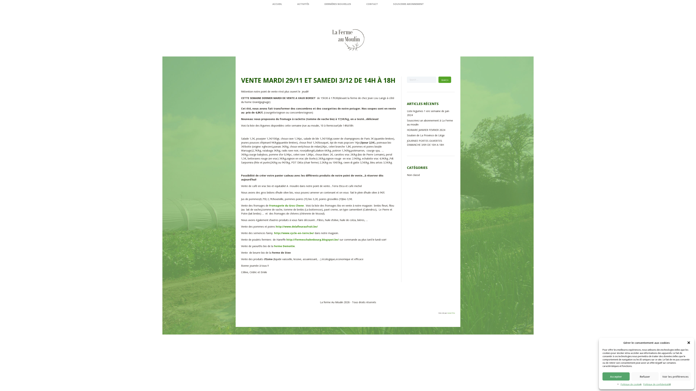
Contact (372, 4)
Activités (303, 4)
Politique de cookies (631, 384)
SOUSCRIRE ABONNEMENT (408, 4)
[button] (689, 342)
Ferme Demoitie (284, 246)
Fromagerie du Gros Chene (286, 205)
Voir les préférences (675, 376)
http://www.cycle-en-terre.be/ (294, 233)
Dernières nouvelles (337, 4)
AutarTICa (451, 313)
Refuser (645, 376)
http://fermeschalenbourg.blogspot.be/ (312, 239)
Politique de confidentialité (657, 384)
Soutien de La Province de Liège (426, 135)
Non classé (413, 175)
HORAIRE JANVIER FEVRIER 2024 (426, 130)
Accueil (277, 4)
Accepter (616, 376)
